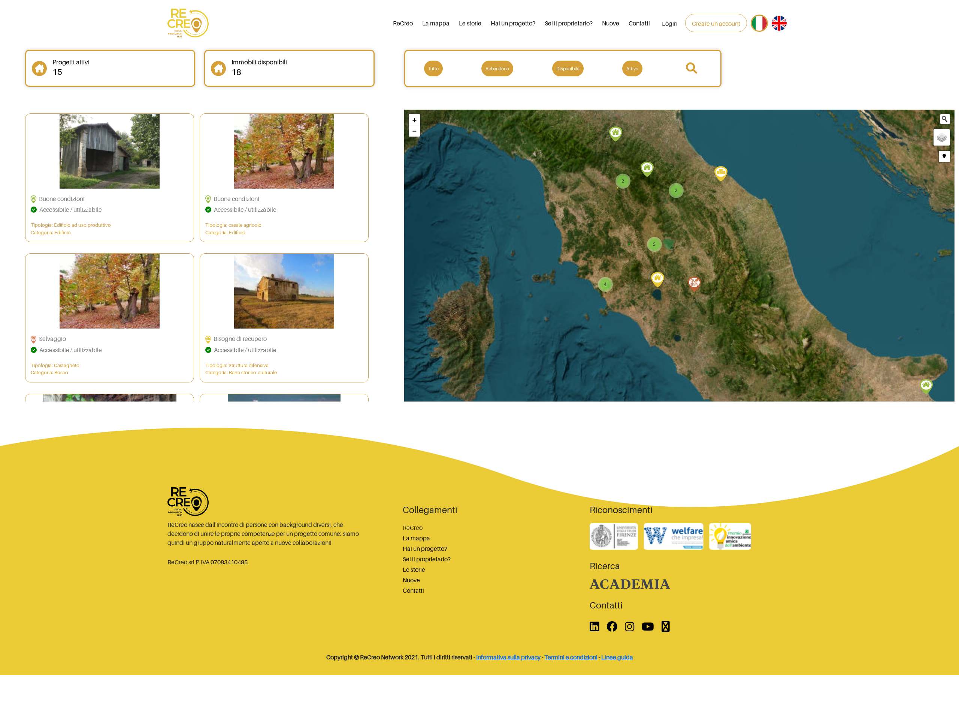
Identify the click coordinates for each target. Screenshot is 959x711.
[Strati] (942, 137)
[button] (414, 119)
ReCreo (403, 23)
